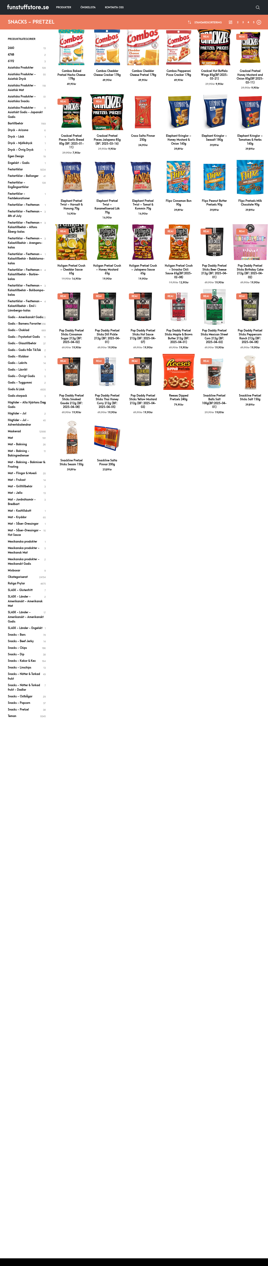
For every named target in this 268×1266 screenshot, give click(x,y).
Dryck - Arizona (18, 130)
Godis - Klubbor (18, 356)
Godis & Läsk (16, 389)
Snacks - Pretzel (18, 709)
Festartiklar (15, 169)
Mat (10, 438)
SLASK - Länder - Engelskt (25, 628)
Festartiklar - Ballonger (23, 176)
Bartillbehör (15, 123)
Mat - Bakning (17, 444)
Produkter (63, 7)
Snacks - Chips (17, 648)
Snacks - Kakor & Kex (22, 661)
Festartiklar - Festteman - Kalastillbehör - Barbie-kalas (25, 274)
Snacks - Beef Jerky (21, 641)
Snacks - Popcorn (19, 703)
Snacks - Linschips (19, 667)
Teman (12, 716)
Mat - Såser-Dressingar (23, 523)
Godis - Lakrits (17, 363)
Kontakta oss (114, 7)
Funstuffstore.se (28, 7)
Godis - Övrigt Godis (21, 376)
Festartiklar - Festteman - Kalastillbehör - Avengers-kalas (25, 243)
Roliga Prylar (16, 583)
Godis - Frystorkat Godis (24, 337)
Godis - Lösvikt (17, 369)
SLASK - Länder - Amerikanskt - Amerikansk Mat (25, 601)
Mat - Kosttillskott (19, 510)
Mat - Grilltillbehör (20, 486)
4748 (11, 54)
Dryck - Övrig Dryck (21, 149)
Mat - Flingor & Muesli (22, 473)
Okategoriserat (18, 577)
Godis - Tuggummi (20, 382)
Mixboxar (14, 570)
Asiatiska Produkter (20, 67)
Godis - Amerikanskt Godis (25, 317)
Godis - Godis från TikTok (24, 350)
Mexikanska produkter (22, 541)
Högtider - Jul (17, 413)
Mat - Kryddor (17, 517)
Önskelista (88, 7)
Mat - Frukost (17, 480)
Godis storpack (17, 396)
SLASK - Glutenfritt (20, 590)
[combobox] (208, 22)
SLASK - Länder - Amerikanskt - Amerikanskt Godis (26, 617)
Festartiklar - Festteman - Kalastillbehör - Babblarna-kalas (26, 258)
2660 (11, 48)
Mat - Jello (15, 493)
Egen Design (16, 156)
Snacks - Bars (17, 634)
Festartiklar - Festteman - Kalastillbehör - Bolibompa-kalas (26, 290)
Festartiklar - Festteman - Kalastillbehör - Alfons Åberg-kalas (25, 227)
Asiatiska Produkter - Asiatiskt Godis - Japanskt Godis (25, 112)
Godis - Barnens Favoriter (24, 323)
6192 (11, 61)
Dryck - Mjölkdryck (20, 143)
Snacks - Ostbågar (20, 696)
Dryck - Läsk (16, 136)
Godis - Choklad (18, 330)
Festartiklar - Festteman (23, 205)
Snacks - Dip (16, 654)
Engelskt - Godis (18, 163)
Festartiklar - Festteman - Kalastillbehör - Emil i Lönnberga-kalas (25, 306)
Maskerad (14, 431)
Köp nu (71, 60)
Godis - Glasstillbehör (22, 343)
